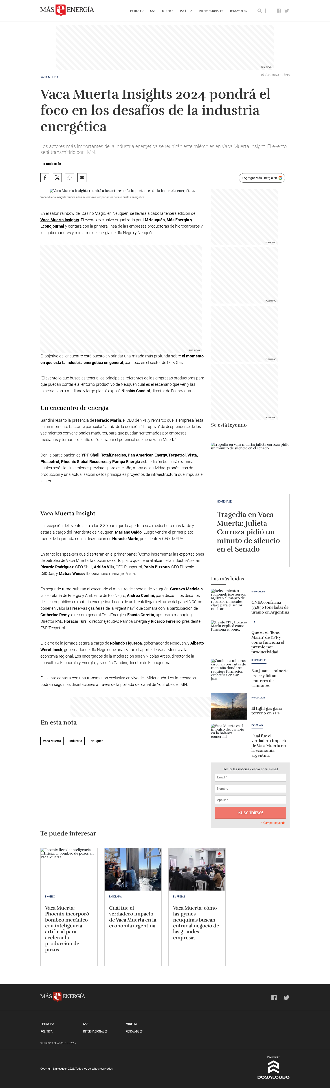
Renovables (238, 11)
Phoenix (50, 896)
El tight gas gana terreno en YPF (266, 711)
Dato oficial (258, 591)
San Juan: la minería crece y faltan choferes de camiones (269, 678)
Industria (75, 741)
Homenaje (224, 501)
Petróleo (136, 11)
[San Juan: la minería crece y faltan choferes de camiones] (229, 672)
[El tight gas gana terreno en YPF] (229, 706)
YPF (253, 621)
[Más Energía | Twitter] (287, 11)
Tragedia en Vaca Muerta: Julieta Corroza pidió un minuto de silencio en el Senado (248, 532)
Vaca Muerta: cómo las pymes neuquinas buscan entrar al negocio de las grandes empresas (196, 923)
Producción (258, 697)
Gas (152, 11)
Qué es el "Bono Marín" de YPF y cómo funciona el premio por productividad (267, 642)
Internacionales (211, 11)
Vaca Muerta (49, 77)
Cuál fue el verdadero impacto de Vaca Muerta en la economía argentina (269, 745)
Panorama (257, 725)
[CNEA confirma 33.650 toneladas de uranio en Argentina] (229, 602)
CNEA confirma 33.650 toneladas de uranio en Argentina (270, 607)
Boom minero (258, 660)
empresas (179, 896)
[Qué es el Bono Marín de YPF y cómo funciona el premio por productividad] (229, 633)
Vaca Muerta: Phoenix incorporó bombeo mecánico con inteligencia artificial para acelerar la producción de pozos (67, 929)
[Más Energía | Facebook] (279, 11)
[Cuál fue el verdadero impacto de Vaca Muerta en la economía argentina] (229, 737)
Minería (167, 11)
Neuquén (96, 741)
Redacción (53, 164)
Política (186, 11)
